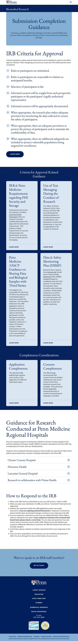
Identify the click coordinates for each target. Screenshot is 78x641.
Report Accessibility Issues (25, 636)
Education (39, 594)
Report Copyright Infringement (61, 636)
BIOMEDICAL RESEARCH (39, 607)
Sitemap (39, 603)
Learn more (14, 247)
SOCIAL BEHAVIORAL (39, 611)
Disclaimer (36, 636)
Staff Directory (39, 598)
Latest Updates (39, 590)
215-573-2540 (39, 617)
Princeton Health (17, 467)
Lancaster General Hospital (23, 473)
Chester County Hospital (21, 460)
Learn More (15, 154)
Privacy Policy (12, 636)
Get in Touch (39, 565)
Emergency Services (46, 636)
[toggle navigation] (71, 2)
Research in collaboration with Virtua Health (32, 480)
